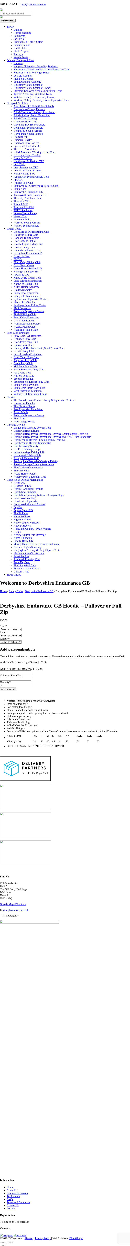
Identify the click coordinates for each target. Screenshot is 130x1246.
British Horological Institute (28, 488)
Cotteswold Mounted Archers (29, 504)
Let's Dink (19, 164)
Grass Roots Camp (24, 265)
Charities (11, 397)
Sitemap (29, 1238)
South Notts (20, 188)
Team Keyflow (22, 562)
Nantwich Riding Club (26, 283)
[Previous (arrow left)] (1, 1245)
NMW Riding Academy (26, 286)
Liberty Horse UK (23, 540)
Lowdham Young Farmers (27, 170)
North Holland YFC (24, 173)
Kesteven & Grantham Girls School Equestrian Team (42, 69)
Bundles (18, 29)
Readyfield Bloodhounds (27, 296)
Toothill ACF (21, 204)
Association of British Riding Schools (34, 106)
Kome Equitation (23, 537)
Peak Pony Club (22, 372)
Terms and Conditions (18, 1202)
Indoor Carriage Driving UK (29, 452)
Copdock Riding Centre (26, 237)
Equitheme (19, 35)
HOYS (17, 531)
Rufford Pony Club (24, 375)
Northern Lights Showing (27, 547)
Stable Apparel (21, 51)
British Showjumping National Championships (38, 495)
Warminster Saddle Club (27, 323)
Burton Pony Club (23, 345)
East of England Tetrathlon (28, 354)
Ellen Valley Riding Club (27, 262)
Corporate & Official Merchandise (25, 479)
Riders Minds (21, 412)
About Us (12, 1190)
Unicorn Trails (21, 571)
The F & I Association (25, 149)
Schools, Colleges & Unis (20, 60)
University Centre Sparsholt (28, 84)
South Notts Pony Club (26, 384)
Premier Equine (22, 45)
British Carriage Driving (26, 430)
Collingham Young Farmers (28, 127)
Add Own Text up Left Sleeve (21, 668)
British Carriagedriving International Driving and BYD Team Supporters (52, 436)
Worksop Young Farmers (27, 222)
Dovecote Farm (22, 256)
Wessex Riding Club (25, 326)
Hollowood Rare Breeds (27, 522)
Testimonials (13, 1196)
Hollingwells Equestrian (26, 271)
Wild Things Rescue (24, 421)
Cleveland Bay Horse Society (29, 124)
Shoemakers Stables (24, 302)
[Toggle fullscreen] (4, 1242)
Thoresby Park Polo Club (27, 198)
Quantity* (5, 682)
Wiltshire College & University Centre (34, 97)
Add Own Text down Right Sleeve (23, 662)
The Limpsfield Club (25, 565)
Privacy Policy (43, 1238)
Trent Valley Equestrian (26, 317)
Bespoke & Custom (17, 1193)
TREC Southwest (23, 210)
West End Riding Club (26, 329)
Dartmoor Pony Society (26, 143)
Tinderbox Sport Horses (26, 568)
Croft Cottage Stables (25, 240)
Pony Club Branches (18, 332)
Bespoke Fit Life (22, 485)
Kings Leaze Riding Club (27, 277)
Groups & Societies (17, 103)
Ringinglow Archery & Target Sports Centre (37, 550)
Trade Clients (14, 574)
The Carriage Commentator (28, 467)
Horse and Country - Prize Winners (32, 528)
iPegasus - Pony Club (25, 360)
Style (3, 632)
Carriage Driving (16, 424)
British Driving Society (26, 446)
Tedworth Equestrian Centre (29, 311)
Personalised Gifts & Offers (28, 41)
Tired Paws (20, 418)
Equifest (18, 507)
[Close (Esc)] (11, 1242)
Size (3, 626)
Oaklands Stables (23, 289)
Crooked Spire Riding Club (28, 244)
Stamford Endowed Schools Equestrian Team (38, 90)
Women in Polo (22, 219)
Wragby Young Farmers (26, 225)
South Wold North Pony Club (29, 387)
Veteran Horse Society (25, 213)
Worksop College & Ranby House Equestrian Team (41, 100)
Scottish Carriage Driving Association (34, 464)
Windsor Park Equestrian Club (30, 476)
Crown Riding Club (24, 247)
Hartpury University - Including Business (36, 66)
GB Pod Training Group (27, 449)
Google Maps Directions (13, 904)
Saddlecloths (20, 48)
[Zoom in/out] (1, 1242)
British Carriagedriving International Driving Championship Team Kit (51, 433)
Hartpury (18, 63)
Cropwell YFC (21, 136)
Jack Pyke (19, 38)
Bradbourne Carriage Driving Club (32, 427)
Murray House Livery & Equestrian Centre (36, 544)
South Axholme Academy (27, 81)
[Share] (8, 1242)
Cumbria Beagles (23, 139)
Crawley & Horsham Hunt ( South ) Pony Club (39, 348)
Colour (4, 638)
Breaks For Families (24, 403)
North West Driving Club (27, 455)
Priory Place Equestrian (26, 293)
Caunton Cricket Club (25, 121)
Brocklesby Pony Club (26, 341)
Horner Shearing (22, 32)
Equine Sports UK (23, 510)
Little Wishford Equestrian (28, 280)
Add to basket (8, 689)
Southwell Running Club (27, 559)
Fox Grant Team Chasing (27, 155)
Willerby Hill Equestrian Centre (30, 394)
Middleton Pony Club (25, 366)
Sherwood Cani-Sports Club (29, 553)
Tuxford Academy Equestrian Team (33, 94)
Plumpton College (23, 78)
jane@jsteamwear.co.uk (33, 4)
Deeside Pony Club (24, 351)
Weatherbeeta (21, 57)
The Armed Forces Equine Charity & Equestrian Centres (44, 400)
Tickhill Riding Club (25, 314)
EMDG (18, 259)
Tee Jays (18, 54)
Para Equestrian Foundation (28, 409)
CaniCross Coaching (25, 498)
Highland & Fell (22, 519)
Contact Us (13, 1205)
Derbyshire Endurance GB (28, 253)
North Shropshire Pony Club (29, 369)
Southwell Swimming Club (28, 191)
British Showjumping (25, 492)
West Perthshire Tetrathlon (28, 390)
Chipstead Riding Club (26, 234)
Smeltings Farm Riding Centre (30, 305)
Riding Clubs (14, 228)
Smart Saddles (21, 556)
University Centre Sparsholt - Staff (32, 87)
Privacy (11, 1208)
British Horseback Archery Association (34, 112)
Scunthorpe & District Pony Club (31, 381)
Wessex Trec (20, 216)
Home (3, 591)
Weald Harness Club (25, 473)
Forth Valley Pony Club (26, 357)
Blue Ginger (76, 1238)
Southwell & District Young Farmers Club (36, 185)
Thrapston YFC (22, 201)
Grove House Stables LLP (28, 268)
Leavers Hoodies (23, 75)
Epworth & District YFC (27, 146)
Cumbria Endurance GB (27, 250)
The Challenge (21, 470)
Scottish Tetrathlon (24, 378)
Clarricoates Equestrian (26, 501)
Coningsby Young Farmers (28, 130)
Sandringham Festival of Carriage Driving (36, 461)
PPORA (18, 179)
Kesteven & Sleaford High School (32, 72)
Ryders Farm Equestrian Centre (30, 299)
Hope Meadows (22, 525)
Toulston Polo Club (24, 207)
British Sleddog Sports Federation (32, 115)
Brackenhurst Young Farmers (29, 109)
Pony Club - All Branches (27, 335)
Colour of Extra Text (11, 675)
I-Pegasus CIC (21, 274)
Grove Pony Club (23, 363)
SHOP (10, 26)
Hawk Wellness (22, 516)
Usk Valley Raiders (24, 320)
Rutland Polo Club (24, 182)
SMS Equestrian (22, 308)
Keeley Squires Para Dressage (30, 534)
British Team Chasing (25, 118)
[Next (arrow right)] (4, 1245)
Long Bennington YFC (26, 167)
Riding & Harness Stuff (26, 458)
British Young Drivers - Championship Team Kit (39, 439)
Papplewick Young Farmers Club (31, 176)
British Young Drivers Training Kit (32, 443)
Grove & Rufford (23, 158)
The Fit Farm (21, 513)
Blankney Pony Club (25, 338)
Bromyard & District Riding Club (31, 231)
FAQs (10, 1199)
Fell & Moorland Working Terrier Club (34, 152)
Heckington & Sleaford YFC (29, 161)
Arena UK (19, 482)
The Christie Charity (24, 406)
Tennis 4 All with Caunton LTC (31, 195)
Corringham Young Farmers (28, 133)
